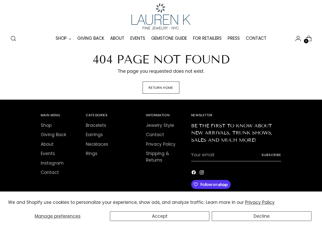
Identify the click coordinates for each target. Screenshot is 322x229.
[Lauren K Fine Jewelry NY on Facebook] (194, 173)
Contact (50, 172)
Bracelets (96, 125)
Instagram (52, 163)
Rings (91, 153)
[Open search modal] (13, 38)
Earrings (94, 135)
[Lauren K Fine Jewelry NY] (161, 16)
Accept (160, 216)
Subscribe (271, 154)
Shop (46, 125)
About (47, 144)
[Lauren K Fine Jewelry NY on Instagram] (202, 173)
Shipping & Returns (157, 156)
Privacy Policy (260, 202)
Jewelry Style (160, 125)
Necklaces (97, 144)
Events (48, 153)
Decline (262, 216)
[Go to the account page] (298, 38)
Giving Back (53, 135)
